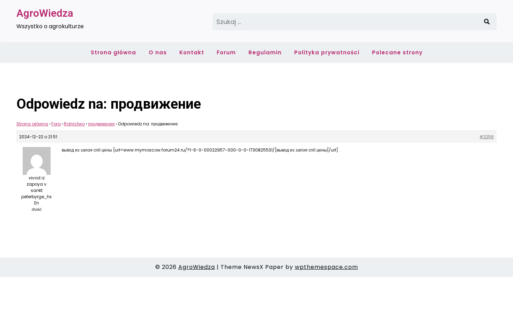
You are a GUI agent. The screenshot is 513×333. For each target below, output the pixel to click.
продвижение (101, 124)
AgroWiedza (44, 13)
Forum (226, 52)
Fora (56, 124)
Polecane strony (397, 52)
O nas (158, 52)
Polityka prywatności (326, 52)
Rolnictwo (74, 124)
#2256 (486, 137)
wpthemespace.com (326, 267)
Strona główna (113, 52)
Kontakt (191, 52)
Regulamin (265, 52)
